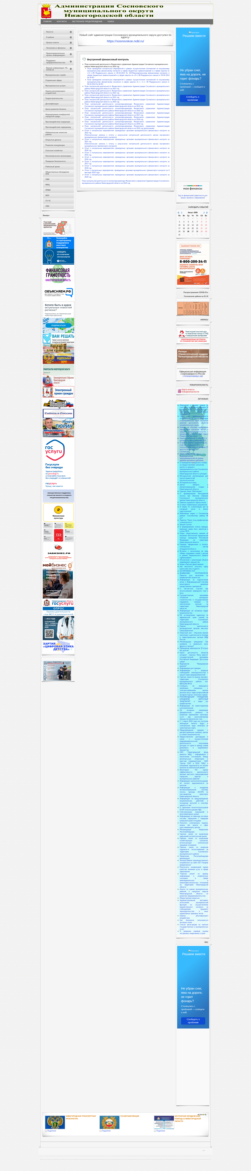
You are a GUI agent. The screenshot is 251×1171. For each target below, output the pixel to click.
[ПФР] (58, 363)
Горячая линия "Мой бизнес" (191, 491)
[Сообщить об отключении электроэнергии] (58, 264)
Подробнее (51, 1131)
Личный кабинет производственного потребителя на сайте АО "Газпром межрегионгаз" (194, 862)
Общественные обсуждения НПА (57, 173)
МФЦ (47, 185)
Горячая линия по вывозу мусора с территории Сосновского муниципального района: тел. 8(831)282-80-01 (194, 680)
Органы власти (52, 43)
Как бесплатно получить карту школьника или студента (194, 568)
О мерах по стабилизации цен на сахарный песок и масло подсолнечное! (194, 509)
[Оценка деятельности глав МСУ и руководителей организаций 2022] (58, 615)
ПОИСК (111, 21)
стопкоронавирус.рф (193, 376)
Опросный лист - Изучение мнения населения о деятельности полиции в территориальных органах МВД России (194, 636)
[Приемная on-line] (58, 397)
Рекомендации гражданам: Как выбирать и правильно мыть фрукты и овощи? (194, 644)
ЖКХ (47, 195)
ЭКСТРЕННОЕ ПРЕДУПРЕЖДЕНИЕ (87, 21)
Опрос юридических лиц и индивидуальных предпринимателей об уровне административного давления (191, 457)
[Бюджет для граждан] (58, 352)
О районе (50, 37)
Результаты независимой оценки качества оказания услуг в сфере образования (194, 869)
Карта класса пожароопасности (190, 390)
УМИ (47, 206)
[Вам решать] (58, 343)
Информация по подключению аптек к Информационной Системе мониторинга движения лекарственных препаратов (194, 583)
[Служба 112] (58, 541)
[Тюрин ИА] (58, 429)
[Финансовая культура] (58, 522)
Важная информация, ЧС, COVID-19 (57, 69)
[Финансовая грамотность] (58, 282)
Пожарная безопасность (55, 161)
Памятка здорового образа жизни (193, 502)
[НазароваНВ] (58, 437)
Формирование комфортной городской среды (57, 115)
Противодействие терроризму (58, 127)
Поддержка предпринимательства (55, 62)
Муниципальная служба (55, 75)
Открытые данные (53, 140)
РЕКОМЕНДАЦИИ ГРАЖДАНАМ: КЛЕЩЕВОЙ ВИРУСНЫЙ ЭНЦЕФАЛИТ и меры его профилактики (194, 700)
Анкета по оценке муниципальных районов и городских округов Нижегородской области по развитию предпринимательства (194, 892)
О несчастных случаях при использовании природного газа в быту (194, 591)
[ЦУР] (58, 332)
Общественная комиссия (189, 898)
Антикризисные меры (188, 483)
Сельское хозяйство (54, 151)
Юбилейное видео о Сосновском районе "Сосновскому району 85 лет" (194, 515)
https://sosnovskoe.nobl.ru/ (125, 41)
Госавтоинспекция (129, 1116)
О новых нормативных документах (194, 505)
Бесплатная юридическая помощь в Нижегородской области (188, 1118)
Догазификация (52, 104)
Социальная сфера (53, 80)
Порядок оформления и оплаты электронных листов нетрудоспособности (194, 546)
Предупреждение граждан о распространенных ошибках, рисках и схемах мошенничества (194, 732)
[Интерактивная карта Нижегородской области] (58, 236)
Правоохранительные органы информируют (55, 54)
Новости (49, 32)
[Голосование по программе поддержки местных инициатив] (58, 248)
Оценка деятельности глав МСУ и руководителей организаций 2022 (193, 439)
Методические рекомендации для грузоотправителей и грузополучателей (194, 478)
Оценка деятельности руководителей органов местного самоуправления (194, 628)
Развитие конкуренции (55, 145)
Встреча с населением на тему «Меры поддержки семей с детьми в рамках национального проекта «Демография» (194, 554)
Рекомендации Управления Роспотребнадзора (194, 831)
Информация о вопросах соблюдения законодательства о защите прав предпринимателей (194, 672)
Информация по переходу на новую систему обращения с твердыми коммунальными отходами (194, 818)
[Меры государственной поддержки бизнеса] (58, 598)
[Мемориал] (58, 408)
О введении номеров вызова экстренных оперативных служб (194, 932)
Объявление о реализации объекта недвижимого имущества (194, 561)
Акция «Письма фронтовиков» (192, 564)
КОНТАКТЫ (62, 21)
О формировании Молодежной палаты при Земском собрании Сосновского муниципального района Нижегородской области (194, 497)
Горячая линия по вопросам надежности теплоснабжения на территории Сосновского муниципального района (194, 850)
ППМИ (47, 190)
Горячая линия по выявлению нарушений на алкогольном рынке (194, 835)
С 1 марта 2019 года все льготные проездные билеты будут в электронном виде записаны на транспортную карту (194, 724)
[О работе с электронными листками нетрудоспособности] (58, 639)
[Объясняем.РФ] (59, 301)
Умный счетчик (186, 525)
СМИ (47, 179)
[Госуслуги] (58, 489)
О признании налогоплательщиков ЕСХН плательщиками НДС (194, 809)
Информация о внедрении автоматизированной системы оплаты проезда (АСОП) (194, 790)
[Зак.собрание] (58, 386)
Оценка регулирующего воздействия (55, 92)
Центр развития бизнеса (55, 109)
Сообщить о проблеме (192, 98)
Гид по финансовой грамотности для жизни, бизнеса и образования (192, 197)
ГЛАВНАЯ (47, 21)
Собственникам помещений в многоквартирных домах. (194, 813)
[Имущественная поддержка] (58, 502)
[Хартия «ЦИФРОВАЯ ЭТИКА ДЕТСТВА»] (58, 653)
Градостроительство (54, 98)
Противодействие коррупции (57, 122)
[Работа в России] (58, 417)
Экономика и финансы (55, 48)
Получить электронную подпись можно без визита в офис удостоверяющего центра (194, 825)
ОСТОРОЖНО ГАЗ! (187, 571)
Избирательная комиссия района (56, 133)
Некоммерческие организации (58, 156)
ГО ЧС (48, 201)
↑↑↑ (203, 1151)
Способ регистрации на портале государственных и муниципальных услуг (194, 927)
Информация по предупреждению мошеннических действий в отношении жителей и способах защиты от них (194, 802)
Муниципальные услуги (55, 86)
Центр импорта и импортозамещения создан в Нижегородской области (194, 487)
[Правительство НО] (58, 374)
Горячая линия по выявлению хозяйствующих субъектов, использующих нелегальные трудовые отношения (194, 841)
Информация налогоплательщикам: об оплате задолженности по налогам (194, 783)
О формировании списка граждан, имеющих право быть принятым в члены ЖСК (194, 529)
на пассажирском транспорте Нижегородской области (194, 794)
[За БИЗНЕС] (58, 561)
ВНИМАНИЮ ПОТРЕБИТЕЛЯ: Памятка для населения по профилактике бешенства (194, 575)
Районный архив (52, 167)
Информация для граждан (190, 668)
